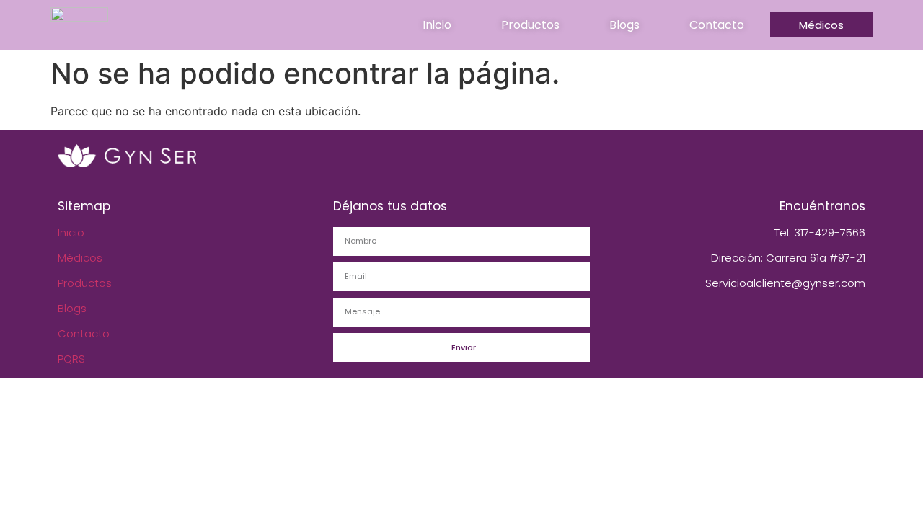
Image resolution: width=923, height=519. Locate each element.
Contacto (84, 333)
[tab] (437, 25)
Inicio (71, 232)
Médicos (80, 257)
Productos (85, 282)
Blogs (72, 308)
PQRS (71, 358)
